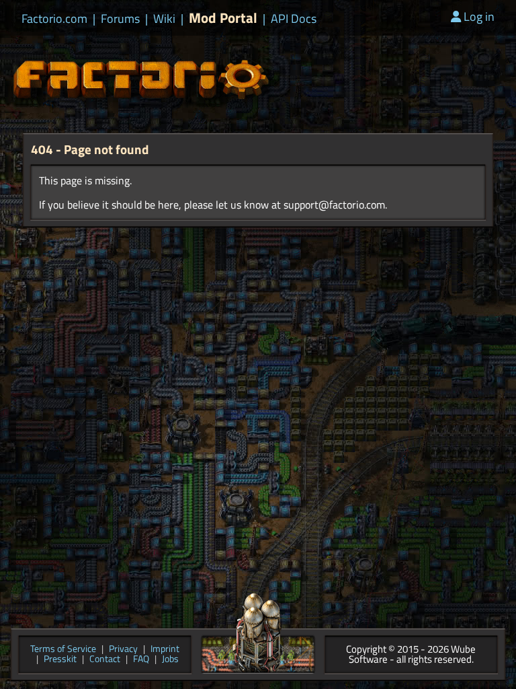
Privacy (123, 650)
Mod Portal (223, 18)
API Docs (293, 19)
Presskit (60, 660)
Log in (479, 16)
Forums (120, 19)
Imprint (164, 650)
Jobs (170, 660)
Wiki (164, 19)
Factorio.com (54, 19)
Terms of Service (63, 650)
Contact (104, 660)
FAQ (141, 660)
